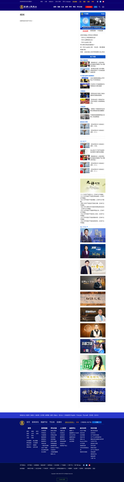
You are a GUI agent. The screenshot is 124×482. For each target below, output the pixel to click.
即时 (70, 6)
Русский (85, 415)
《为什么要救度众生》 (87, 40)
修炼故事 (93, 456)
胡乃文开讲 (72, 435)
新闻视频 (44, 428)
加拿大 (32, 415)
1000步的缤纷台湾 (84, 448)
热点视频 (35, 440)
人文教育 (63, 428)
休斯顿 (47, 415)
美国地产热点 (63, 445)
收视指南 (36, 465)
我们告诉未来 (94, 430)
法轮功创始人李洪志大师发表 (89, 35)
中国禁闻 (43, 435)
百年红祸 (93, 445)
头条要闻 (29, 440)
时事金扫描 (54, 435)
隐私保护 (43, 465)
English (73, 415)
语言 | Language (67, 1)
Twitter (100, 1)
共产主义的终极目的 (96, 437)
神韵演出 (29, 447)
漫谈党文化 (94, 454)
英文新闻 (75, 1)
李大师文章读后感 (87, 44)
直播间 (59, 422)
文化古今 (62, 443)
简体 (60, 1)
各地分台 (51, 1)
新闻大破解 (54, 441)
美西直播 (93, 30)
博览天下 (29, 445)
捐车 (88, 1)
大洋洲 (42, 415)
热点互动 (53, 433)
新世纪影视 (88, 468)
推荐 (66, 6)
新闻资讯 (35, 422)
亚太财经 (43, 452)
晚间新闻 (43, 437)
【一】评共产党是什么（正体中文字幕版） (92, 194)
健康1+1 (71, 430)
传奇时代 (93, 433)
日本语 (91, 415)
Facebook (97, 1)
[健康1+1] (92, 370)
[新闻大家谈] (92, 257)
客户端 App (78, 465)
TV (96, 6)
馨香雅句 (62, 437)
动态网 (75, 468)
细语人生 (53, 454)
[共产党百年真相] (92, 337)
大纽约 (28, 415)
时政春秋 (53, 437)
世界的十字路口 (55, 447)
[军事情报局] (92, 321)
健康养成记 (72, 437)
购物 (93, 1)
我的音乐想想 (83, 452)
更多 (94, 468)
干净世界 (45, 468)
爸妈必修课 (63, 441)
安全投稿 (56, 465)
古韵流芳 (62, 435)
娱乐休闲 (83, 428)
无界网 (81, 468)
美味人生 (82, 439)
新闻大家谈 (54, 430)
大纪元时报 (38, 468)
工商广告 (93, 458)
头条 (62, 6)
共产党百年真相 (95, 435)
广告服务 (63, 465)
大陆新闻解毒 (54, 452)
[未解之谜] (92, 353)
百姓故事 (93, 452)
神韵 (41, 1)
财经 (32, 435)
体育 (37, 433)
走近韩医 (71, 441)
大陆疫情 (82, 106)
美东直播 (85, 30)
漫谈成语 (62, 439)
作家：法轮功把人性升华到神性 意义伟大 (92, 52)
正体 (56, 1)
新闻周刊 (43, 441)
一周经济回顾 (44, 445)
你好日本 (82, 433)
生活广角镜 (83, 430)
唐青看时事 (54, 445)
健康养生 (72, 428)
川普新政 (82, 91)
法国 (51, 415)
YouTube (103, 1)
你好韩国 (82, 435)
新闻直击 (43, 439)
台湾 (32, 433)
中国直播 (100, 30)
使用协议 (50, 465)
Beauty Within (83, 441)
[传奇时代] (92, 385)
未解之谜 (62, 430)
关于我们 (29, 465)
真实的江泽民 (84, 122)
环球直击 (43, 433)
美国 (28, 433)
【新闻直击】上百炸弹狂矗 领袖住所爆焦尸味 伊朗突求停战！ (97, 64)
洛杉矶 (37, 415)
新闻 (55, 6)
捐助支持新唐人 (69, 422)
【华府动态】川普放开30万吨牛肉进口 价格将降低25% (97, 101)
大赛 (46, 1)
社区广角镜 (44, 447)
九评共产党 (94, 441)
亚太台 (61, 415)
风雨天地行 (94, 447)
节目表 (103, 14)
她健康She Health (74, 433)
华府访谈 (43, 443)
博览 (74, 6)
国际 (28, 431)
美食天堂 (82, 437)
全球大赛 (35, 447)
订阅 (96, 422)
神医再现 (71, 439)
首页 (28, 422)
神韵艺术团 (30, 468)
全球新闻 (43, 430)
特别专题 (94, 428)
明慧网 (70, 468)
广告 (80, 1)
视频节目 (44, 422)
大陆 (28, 437)
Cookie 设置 (62, 479)
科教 (32, 437)
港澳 (32, 431)
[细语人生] (92, 305)
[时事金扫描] (92, 273)
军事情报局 (54, 443)
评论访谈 (79, 6)
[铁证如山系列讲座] (92, 401)
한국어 (96, 415)
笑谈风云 (62, 433)
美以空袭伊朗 (84, 60)
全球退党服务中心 (61, 468)
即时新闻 (29, 442)
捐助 (84, 1)
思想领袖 (53, 439)
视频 (58, 6)
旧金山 (56, 415)
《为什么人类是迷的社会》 (88, 37)
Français (79, 415)
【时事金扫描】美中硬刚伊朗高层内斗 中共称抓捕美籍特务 (97, 70)
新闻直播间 (89, 6)
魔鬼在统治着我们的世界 (97, 439)
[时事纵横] (92, 242)
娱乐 (37, 431)
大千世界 (82, 443)
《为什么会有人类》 (86, 42)
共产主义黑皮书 (95, 449)
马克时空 (53, 449)
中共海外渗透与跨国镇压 (87, 75)
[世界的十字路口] (92, 289)
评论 (28, 435)
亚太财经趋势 (44, 449)
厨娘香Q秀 (83, 445)
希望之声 (52, 468)
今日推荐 (35, 442)
